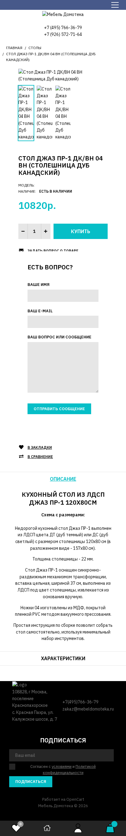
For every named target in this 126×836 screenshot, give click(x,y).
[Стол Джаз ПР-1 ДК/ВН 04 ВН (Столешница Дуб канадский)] (63, 75)
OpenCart (75, 799)
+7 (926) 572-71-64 (63, 34)
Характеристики (63, 658)
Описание (63, 479)
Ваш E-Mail (40, 311)
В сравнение (40, 456)
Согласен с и (63, 770)
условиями (62, 766)
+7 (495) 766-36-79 (63, 27)
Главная (14, 47)
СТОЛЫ (34, 47)
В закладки (40, 447)
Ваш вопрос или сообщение (59, 337)
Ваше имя (39, 284)
